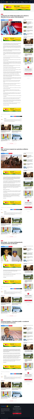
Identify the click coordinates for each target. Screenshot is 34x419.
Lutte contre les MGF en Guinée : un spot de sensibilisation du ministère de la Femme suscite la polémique (6, 131)
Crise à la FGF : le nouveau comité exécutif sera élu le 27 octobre (16, 140)
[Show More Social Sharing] (13, 20)
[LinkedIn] (1, 40)
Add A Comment (11, 143)
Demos (1, 0)
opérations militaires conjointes (9, 207)
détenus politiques (5, 114)
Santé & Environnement (22, 2)
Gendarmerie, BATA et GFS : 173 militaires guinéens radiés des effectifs (5, 140)
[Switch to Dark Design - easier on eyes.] (32, 0)
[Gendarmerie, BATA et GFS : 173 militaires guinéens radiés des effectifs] (6, 136)
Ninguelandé (7, 286)
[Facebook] (1, 37)
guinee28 (3, 18)
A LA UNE (2, 147)
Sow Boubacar (12, 114)
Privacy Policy (28, 381)
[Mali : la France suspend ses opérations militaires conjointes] (11, 161)
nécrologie (4, 286)
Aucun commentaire (8, 18)
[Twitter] (1, 38)
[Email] (1, 41)
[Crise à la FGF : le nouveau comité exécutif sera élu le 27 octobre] (17, 136)
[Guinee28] (6, 2)
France (4, 207)
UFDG (14, 114)
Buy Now (3, 0)
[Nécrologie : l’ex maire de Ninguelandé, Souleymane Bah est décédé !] (11, 254)
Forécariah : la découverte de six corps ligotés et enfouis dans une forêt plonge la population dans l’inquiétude (16, 131)
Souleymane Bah (10, 286)
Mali (5, 207)
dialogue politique (8, 114)
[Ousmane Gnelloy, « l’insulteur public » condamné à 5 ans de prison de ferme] (11, 334)
